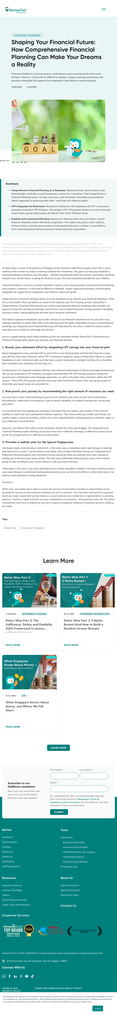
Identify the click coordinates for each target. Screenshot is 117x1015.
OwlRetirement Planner (75, 861)
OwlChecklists (9, 842)
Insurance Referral (12, 885)
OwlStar (6, 846)
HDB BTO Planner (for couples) (79, 852)
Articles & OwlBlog (12, 890)
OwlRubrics (8, 861)
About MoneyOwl (70, 885)
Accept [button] (98, 1008)
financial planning (32, 528)
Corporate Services (15, 915)
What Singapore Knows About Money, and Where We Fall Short (27, 706)
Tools (64, 830)
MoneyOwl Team (70, 895)
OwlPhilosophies (11, 866)
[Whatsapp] (4, 976)
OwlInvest (7, 856)
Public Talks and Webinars (16, 904)
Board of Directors (70, 890)
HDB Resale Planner (73, 856)
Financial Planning (27, 35)
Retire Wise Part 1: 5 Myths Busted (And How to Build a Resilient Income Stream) (83, 624)
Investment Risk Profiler (75, 847)
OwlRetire (7, 837)
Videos (5, 895)
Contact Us (68, 905)
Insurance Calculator (74, 842)
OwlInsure (7, 851)
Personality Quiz (69, 866)
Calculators (67, 837)
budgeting (10, 528)
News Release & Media (14, 899)
